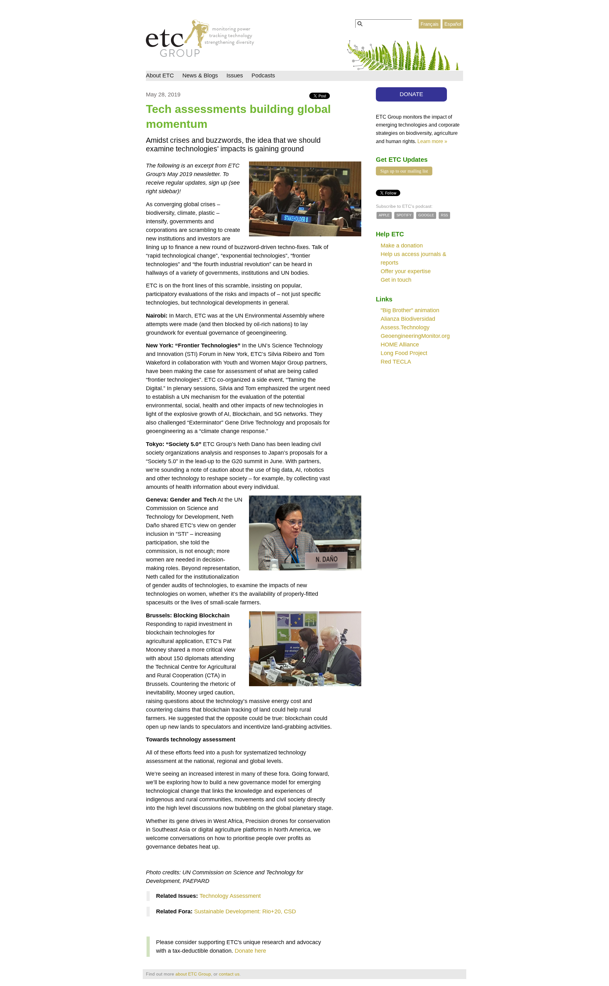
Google (426, 215)
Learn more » (432, 141)
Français (430, 24)
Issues (234, 75)
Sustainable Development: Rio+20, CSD (245, 911)
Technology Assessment (230, 896)
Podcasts (263, 75)
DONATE (411, 94)
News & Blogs (200, 75)
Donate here (250, 951)
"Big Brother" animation (410, 310)
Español (452, 24)
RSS (444, 215)
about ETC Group (193, 973)
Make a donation (402, 245)
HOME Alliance (400, 344)
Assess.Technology (405, 327)
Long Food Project (404, 353)
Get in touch (396, 280)
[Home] (200, 40)
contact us (229, 973)
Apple (384, 215)
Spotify (403, 215)
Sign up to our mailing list (404, 171)
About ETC (160, 75)
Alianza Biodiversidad (408, 319)
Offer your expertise (406, 271)
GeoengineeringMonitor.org (415, 336)
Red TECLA (396, 361)
